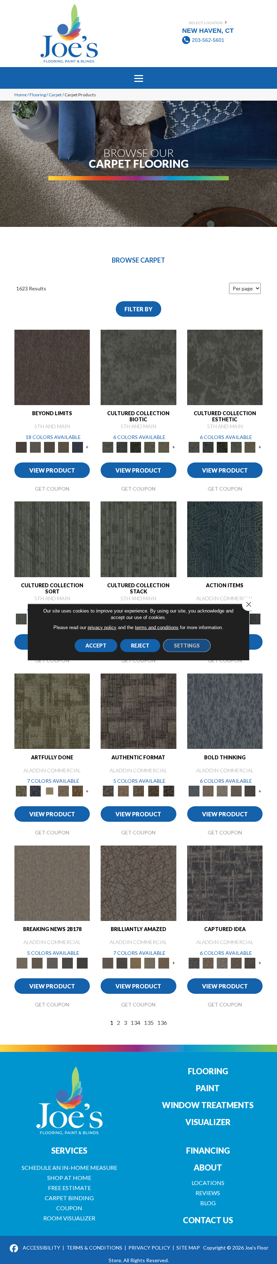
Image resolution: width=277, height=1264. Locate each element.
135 (149, 1022)
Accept (95, 645)
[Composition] (150, 446)
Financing (208, 1150)
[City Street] (255, 619)
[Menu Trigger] (138, 78)
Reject (140, 645)
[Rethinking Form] (153, 790)
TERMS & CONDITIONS (94, 1248)
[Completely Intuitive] (136, 962)
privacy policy (102, 627)
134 (135, 1022)
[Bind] (52, 538)
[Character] (122, 446)
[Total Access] (82, 962)
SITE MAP (188, 1248)
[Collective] (136, 446)
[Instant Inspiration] (164, 962)
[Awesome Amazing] (64, 790)
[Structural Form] (168, 790)
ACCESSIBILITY (41, 1248)
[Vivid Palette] (77, 790)
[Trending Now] (52, 883)
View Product (52, 470)
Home (20, 94)
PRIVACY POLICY (149, 1248)
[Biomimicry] (138, 367)
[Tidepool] (225, 538)
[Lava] (222, 790)
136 (162, 1022)
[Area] (52, 367)
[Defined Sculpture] (123, 790)
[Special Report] (37, 962)
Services (69, 1150)
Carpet (55, 94)
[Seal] (250, 790)
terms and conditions (157, 627)
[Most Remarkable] (35, 790)
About (208, 1167)
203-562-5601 (208, 40)
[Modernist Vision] (50, 790)
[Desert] (35, 446)
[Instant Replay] (52, 962)
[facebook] (14, 1248)
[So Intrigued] (138, 883)
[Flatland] (77, 446)
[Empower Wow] (150, 962)
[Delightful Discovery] (52, 711)
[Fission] (236, 790)
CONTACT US (208, 1220)
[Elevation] (50, 446)
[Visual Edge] (138, 711)
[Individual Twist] (138, 790)
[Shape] (225, 711)
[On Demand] (67, 962)
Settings (187, 645)
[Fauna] (64, 446)
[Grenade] (208, 790)
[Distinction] (164, 446)
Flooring (38, 94)
